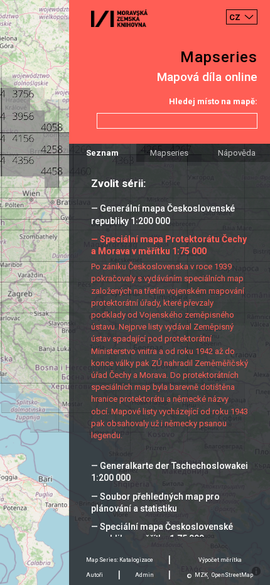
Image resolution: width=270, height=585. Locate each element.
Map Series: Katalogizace (119, 560)
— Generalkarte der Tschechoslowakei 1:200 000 (169, 472)
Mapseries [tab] (169, 153)
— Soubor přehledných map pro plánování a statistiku (155, 502)
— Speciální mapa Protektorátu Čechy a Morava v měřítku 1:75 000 (169, 245)
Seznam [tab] (102, 153)
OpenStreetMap (232, 575)
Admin (144, 575)
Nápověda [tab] (237, 153)
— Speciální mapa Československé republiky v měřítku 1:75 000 (162, 533)
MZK (201, 575)
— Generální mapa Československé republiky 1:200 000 (163, 214)
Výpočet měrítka (220, 560)
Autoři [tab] (94, 575)
